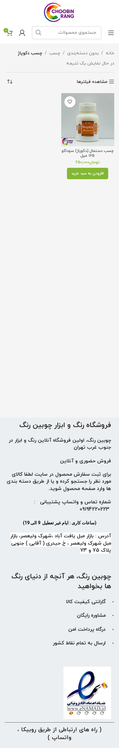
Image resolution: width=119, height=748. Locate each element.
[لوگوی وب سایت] (59, 12)
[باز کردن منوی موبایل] (111, 32)
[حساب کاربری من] (22, 32)
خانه (110, 53)
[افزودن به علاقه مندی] (70, 101)
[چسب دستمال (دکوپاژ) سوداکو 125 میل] (88, 119)
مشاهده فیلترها (92, 82)
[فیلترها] (95, 232)
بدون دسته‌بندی (83, 53)
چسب (54, 53)
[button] (87, 173)
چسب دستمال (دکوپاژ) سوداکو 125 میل (88, 153)
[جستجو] (38, 32)
